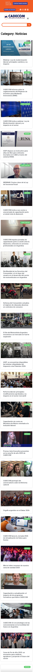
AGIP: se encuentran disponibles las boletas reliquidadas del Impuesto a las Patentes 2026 (15, 364)
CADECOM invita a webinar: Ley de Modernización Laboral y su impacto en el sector (16, 123)
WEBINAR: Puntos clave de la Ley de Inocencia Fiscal (15, 183)
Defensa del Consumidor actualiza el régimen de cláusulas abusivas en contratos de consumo (16, 305)
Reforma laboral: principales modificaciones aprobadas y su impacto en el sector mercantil (15, 394)
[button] (28, 18)
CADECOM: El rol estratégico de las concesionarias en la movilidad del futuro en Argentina (16, 625)
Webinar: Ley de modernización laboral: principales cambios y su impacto (15, 62)
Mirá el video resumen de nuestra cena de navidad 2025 (16, 567)
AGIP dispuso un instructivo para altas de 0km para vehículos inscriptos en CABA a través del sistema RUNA (15, 154)
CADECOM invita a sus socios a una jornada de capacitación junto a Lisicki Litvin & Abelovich (16, 212)
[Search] (29, 25)
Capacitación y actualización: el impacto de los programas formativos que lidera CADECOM (15, 595)
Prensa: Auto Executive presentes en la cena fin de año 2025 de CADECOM (16, 453)
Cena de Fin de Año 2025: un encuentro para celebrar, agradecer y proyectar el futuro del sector (16, 655)
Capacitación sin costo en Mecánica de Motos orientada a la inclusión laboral (16, 423)
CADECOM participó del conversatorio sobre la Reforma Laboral (15, 483)
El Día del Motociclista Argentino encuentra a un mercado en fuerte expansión (16, 335)
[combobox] (14, 25)
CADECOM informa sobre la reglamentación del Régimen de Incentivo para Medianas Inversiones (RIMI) (15, 93)
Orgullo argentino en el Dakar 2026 (16, 510)
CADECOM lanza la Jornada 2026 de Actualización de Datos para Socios (15, 538)
